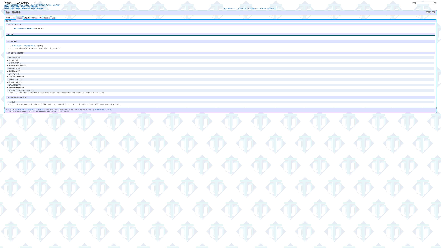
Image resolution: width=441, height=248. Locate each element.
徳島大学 (6, 5)
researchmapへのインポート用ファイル (236, 9)
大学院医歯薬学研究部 (17, 5)
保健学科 (18, 8)
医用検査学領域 (32, 7)
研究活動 (27, 18)
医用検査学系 (43, 5)
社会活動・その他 (36, 18)
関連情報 (47, 18)
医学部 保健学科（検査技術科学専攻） (24, 46)
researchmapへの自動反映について (268, 9)
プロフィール (10, 18)
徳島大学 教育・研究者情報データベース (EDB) (29, 109)
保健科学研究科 (15, 7)
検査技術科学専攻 (27, 8)
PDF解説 (253, 9)
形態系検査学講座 (38, 8)
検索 (53, 18)
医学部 (12, 8)
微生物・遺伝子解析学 (54, 5)
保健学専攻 (24, 7)
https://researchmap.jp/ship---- (24, 28)
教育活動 (19, 18)
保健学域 (26, 5)
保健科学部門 (34, 5)
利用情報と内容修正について (103, 109)
